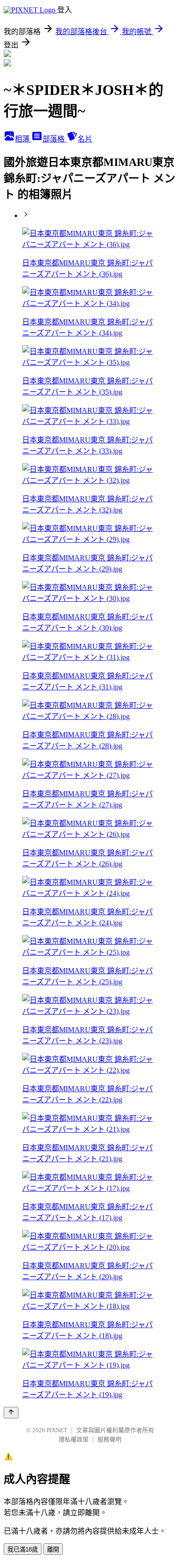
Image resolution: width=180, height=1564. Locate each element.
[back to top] (11, 1412)
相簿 (23, 139)
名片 (85, 139)
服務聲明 (109, 1439)
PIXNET (57, 1430)
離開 (53, 1549)
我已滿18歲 (22, 1549)
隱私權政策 (74, 1439)
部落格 (54, 139)
